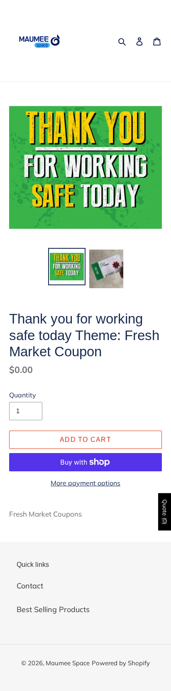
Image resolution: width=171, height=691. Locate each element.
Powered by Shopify (121, 663)
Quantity (22, 395)
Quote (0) (165, 512)
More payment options (85, 483)
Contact (30, 586)
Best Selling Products (53, 609)
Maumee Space (68, 663)
